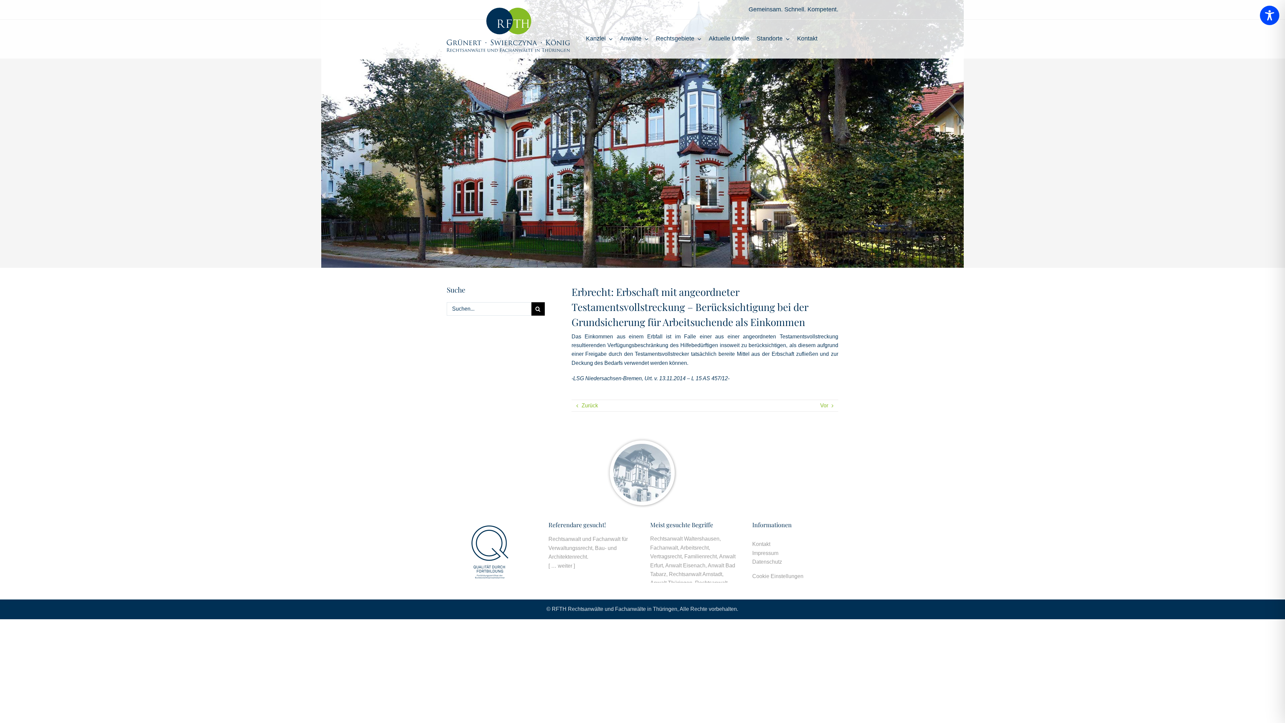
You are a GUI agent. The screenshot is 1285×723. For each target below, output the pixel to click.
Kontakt (761, 544)
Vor (824, 405)
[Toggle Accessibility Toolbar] (1269, 15)
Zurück (590, 405)
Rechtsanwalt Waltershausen (684, 539)
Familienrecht (700, 556)
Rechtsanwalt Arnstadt (695, 574)
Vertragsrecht (666, 556)
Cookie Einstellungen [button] (777, 576)
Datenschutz (767, 562)
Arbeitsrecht (694, 548)
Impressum (765, 553)
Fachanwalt (664, 548)
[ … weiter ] (561, 566)
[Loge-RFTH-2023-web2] (508, 10)
